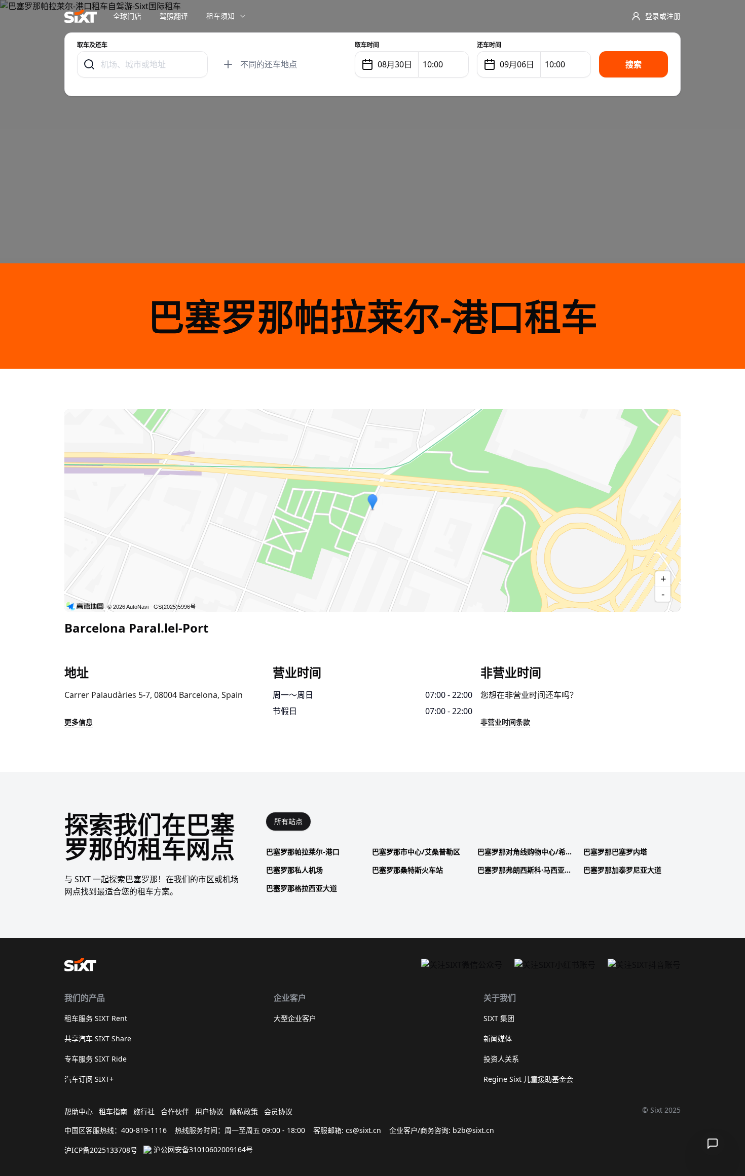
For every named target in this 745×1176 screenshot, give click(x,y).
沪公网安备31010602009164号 (203, 1149)
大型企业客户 (295, 1018)
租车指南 (113, 1111)
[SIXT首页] (80, 16)
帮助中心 (78, 1111)
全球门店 (127, 16)
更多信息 (78, 722)
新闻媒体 (497, 1038)
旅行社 (144, 1111)
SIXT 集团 (498, 1018)
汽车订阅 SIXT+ (89, 1079)
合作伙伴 (175, 1111)
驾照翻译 (174, 16)
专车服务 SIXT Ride (95, 1059)
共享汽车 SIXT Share (97, 1038)
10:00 (433, 64)
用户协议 (209, 1111)
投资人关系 (501, 1059)
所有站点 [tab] (288, 821)
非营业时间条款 (505, 722)
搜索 (633, 64)
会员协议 (278, 1111)
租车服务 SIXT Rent (95, 1018)
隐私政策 (244, 1111)
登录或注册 (663, 16)
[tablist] (288, 821)
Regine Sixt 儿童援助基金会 (528, 1079)
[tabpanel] (473, 870)
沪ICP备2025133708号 (100, 1150)
